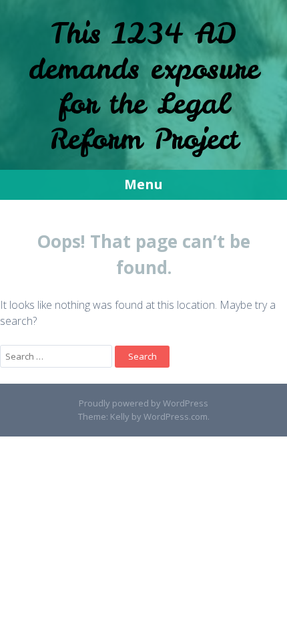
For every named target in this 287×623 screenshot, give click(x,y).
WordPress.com (176, 416)
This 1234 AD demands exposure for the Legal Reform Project (144, 86)
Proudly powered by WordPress (143, 403)
